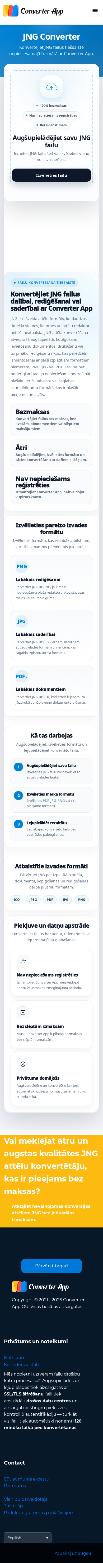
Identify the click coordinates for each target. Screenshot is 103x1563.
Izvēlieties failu (51, 175)
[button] (51, 128)
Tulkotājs (13, 1505)
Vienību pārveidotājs (25, 1499)
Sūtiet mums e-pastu (26, 1479)
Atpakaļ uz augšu (73, 1553)
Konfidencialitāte (22, 1364)
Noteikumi (15, 1357)
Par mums (15, 1485)
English (14, 1537)
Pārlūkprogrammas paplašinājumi (40, 1512)
